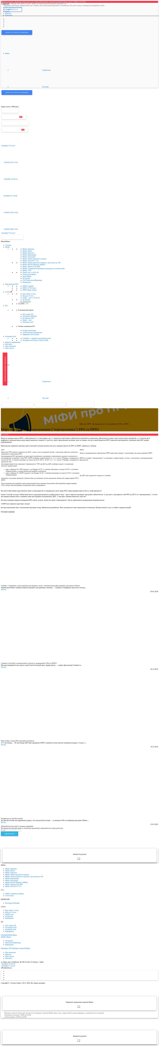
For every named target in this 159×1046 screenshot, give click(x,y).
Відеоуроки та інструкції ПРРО (50, 405)
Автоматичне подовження (32, 332)
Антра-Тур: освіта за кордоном (17, 32)
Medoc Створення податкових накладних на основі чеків (43, 268)
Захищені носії (27, 322)
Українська (46, 70)
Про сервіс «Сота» (29, 294)
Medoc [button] (7, 247)
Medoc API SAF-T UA (30, 261)
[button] (5, 241)
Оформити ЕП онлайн (30, 334)
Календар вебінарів (12, 903)
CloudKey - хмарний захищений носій (36, 338)
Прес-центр (9, 348)
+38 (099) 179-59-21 (10, 179)
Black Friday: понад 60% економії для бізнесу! (17, 741)
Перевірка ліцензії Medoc (21, 948)
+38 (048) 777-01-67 (8, 233)
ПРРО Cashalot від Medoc (14, 894)
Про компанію (10, 346)
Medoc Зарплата (28, 253)
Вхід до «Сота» (28, 296)
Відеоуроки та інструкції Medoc (17, 405)
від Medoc (86, 404)
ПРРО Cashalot (27, 286)
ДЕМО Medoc (6, 937)
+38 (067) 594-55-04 (10, 212)
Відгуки (8, 954)
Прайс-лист (30, 272)
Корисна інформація (12, 342)
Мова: (7, 53)
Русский (45, 87)
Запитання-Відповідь (13, 943)
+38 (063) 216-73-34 (10, 162)
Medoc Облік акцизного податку (34, 259)
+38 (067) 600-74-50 (10, 229)
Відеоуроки (26, 282)
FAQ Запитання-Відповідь (32, 280)
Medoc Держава (28, 249)
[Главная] (5, 105)
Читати (3, 589)
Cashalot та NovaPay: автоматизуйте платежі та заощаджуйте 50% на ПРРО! (29, 663)
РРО (2, 890)
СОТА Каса (9, 896)
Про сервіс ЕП (27, 314)
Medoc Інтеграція (28, 257)
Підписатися (9, 834)
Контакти (8, 344)
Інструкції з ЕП (28, 318)
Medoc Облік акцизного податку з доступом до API (41, 263)
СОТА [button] (8, 292)
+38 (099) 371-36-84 (10, 196)
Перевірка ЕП (10, 110)
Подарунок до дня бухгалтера (12, 818)
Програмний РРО (11, 284)
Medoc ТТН (26, 270)
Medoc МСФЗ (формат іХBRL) (33, 265)
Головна (8, 245)
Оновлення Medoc (13, 117)
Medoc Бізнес (27, 251)
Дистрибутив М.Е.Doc (14, 129)
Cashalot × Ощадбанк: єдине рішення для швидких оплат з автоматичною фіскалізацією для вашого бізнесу (40, 586)
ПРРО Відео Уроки (29, 290)
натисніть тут (61, 3)
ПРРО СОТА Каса (29, 288)
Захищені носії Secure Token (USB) (35, 340)
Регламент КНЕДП (29, 316)
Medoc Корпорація (29, 255)
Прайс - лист (30, 298)
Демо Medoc (27, 276)
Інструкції (26, 278)
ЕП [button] (6, 306)
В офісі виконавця (29, 330)
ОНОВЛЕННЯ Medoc (9, 935)
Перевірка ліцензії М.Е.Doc (15, 123)
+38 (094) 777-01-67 (8, 146)
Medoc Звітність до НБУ (31, 266)
